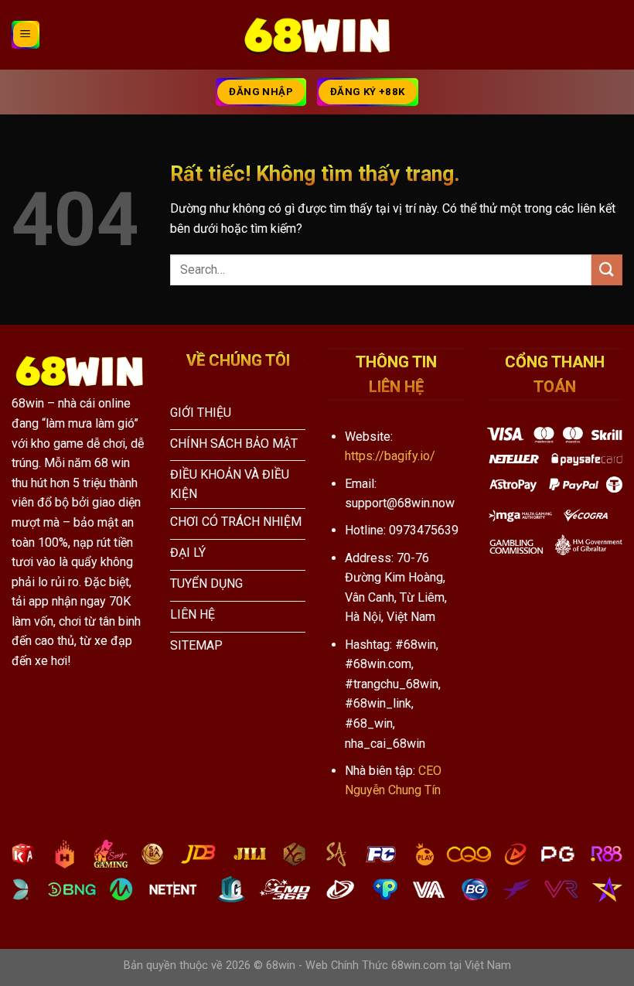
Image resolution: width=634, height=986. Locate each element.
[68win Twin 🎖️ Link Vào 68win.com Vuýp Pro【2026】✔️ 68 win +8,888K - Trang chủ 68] (317, 35)
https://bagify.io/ (390, 456)
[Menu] (25, 34)
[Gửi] (606, 269)
